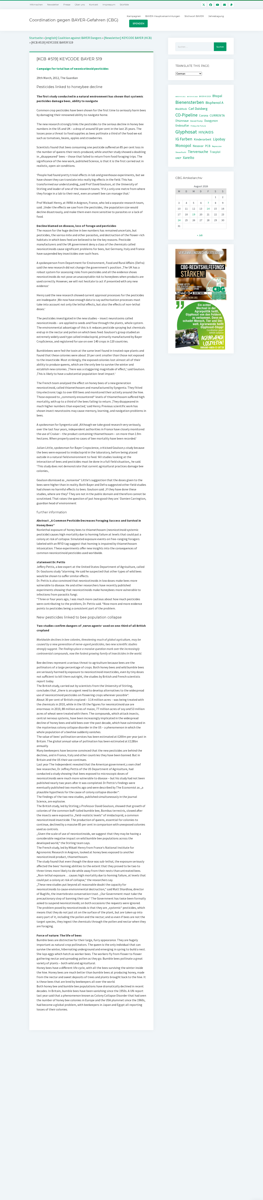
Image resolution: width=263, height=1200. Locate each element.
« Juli (200, 235)
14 (208, 208)
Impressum (109, 4)
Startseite (36, 38)
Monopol (183, 145)
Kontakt (93, 4)
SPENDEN (138, 23)
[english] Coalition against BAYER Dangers (73, 38)
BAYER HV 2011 (180, 96)
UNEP (178, 158)
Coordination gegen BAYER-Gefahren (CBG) (73, 20)
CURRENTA (217, 115)
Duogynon (211, 121)
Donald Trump (196, 121)
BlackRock (181, 109)
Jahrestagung (216, 16)
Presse (66, 4)
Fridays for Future (198, 126)
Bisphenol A (214, 102)
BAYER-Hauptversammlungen (162, 16)
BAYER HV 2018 (192, 96)
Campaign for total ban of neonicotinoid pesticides (73, 68)
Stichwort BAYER (194, 16)
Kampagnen (134, 16)
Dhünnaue (182, 121)
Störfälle (124, 4)
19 (193, 214)
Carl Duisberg (198, 108)
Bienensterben (189, 102)
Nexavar (198, 146)
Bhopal (217, 96)
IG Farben (183, 139)
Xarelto (188, 157)
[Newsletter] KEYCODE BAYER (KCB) (128, 38)
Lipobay (219, 139)
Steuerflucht (180, 152)
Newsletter (53, 4)
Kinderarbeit (202, 139)
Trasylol (215, 152)
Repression (217, 146)
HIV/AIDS (206, 132)
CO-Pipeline (186, 115)
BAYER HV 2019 (205, 96)
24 (179, 220)
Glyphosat (186, 131)
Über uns (80, 4)
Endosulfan (182, 125)
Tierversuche (198, 151)
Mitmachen (36, 4)
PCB (207, 146)
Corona (203, 115)
